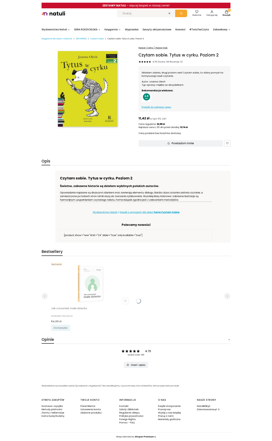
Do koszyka (61, 327)
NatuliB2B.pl (203, 406)
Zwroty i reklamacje (53, 412)
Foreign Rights (127, 419)
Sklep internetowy (135, 436)
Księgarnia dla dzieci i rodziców (57, 38)
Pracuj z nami (165, 416)
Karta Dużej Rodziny (53, 416)
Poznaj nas (164, 409)
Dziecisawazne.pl (207, 409)
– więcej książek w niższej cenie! (136, 5)
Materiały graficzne (169, 419)
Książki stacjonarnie (169, 406)
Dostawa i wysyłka (52, 406)
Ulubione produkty (91, 412)
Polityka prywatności (131, 416)
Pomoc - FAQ (127, 422)
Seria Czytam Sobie (166, 212)
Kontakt (124, 406)
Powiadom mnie (183, 143)
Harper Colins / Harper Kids (153, 47)
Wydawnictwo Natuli (105, 212)
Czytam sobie (97, 38)
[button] (181, 13)
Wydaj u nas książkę (169, 412)
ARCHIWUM (81, 38)
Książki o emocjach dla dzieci (136, 212)
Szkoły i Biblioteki (129, 409)
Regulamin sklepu (129, 412)
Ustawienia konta (90, 409)
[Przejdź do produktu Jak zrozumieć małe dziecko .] (90, 283)
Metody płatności (52, 409)
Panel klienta (87, 406)
